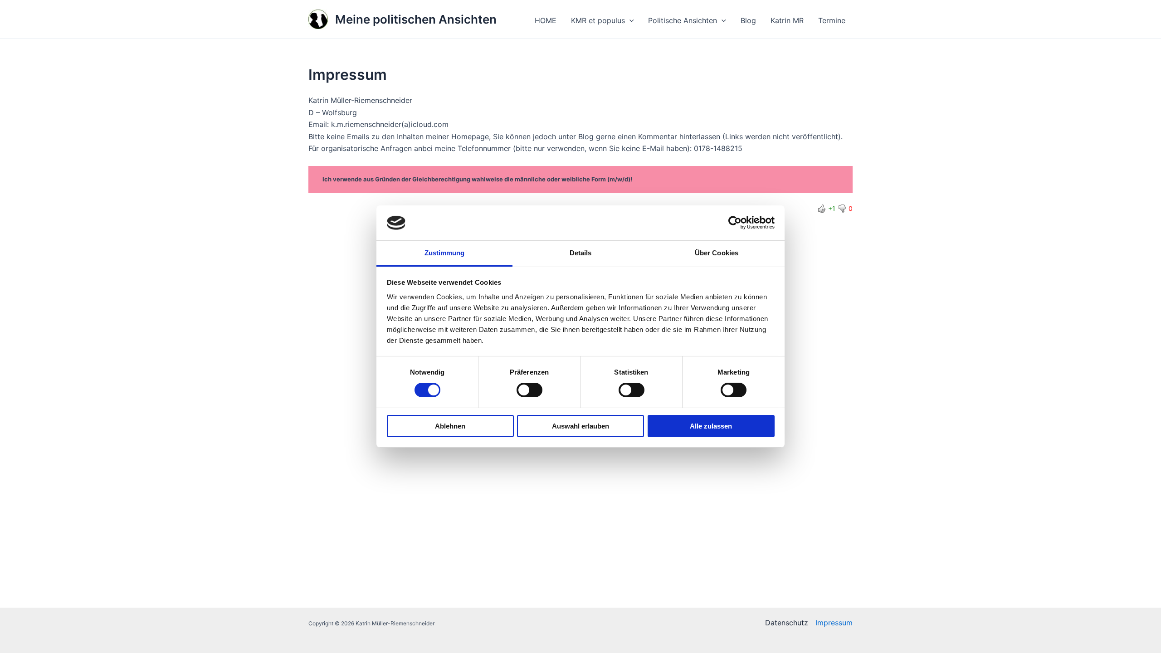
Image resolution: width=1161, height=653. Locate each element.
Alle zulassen (711, 426)
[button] (629, 20)
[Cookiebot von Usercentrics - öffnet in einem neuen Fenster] (735, 222)
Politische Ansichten (682, 20)
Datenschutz (786, 622)
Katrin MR (787, 20)
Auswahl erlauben (580, 426)
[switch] (529, 390)
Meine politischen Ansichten (416, 19)
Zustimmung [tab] (444, 253)
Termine (831, 20)
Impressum (834, 622)
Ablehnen (450, 426)
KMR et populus (598, 20)
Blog (748, 20)
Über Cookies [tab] (716, 253)
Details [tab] (581, 253)
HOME (545, 20)
